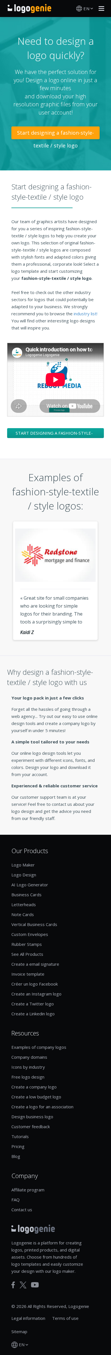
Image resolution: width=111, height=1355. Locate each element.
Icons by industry (28, 1067)
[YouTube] (35, 1285)
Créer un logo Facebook (34, 984)
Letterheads (23, 904)
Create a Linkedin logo (33, 1013)
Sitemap (19, 1331)
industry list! (85, 313)
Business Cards (26, 894)
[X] (23, 1285)
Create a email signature (35, 964)
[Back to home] (29, 8)
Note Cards (22, 914)
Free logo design (27, 1077)
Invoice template (27, 974)
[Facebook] (13, 1285)
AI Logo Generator (29, 884)
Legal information (28, 1318)
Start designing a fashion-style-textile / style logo (55, 134)
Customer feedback (30, 1126)
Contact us (21, 1209)
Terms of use (65, 1318)
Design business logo (32, 1116)
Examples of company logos (38, 1047)
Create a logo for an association (42, 1106)
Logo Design (23, 875)
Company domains (29, 1057)
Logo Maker (23, 865)
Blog (15, 1156)
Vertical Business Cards (34, 924)
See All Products (27, 954)
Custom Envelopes (29, 934)
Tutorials (20, 1136)
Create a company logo (34, 1087)
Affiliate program (27, 1190)
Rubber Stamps (26, 944)
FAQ (15, 1199)
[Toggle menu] (99, 8)
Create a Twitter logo (32, 1004)
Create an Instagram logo (36, 994)
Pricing (17, 1146)
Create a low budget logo (36, 1097)
